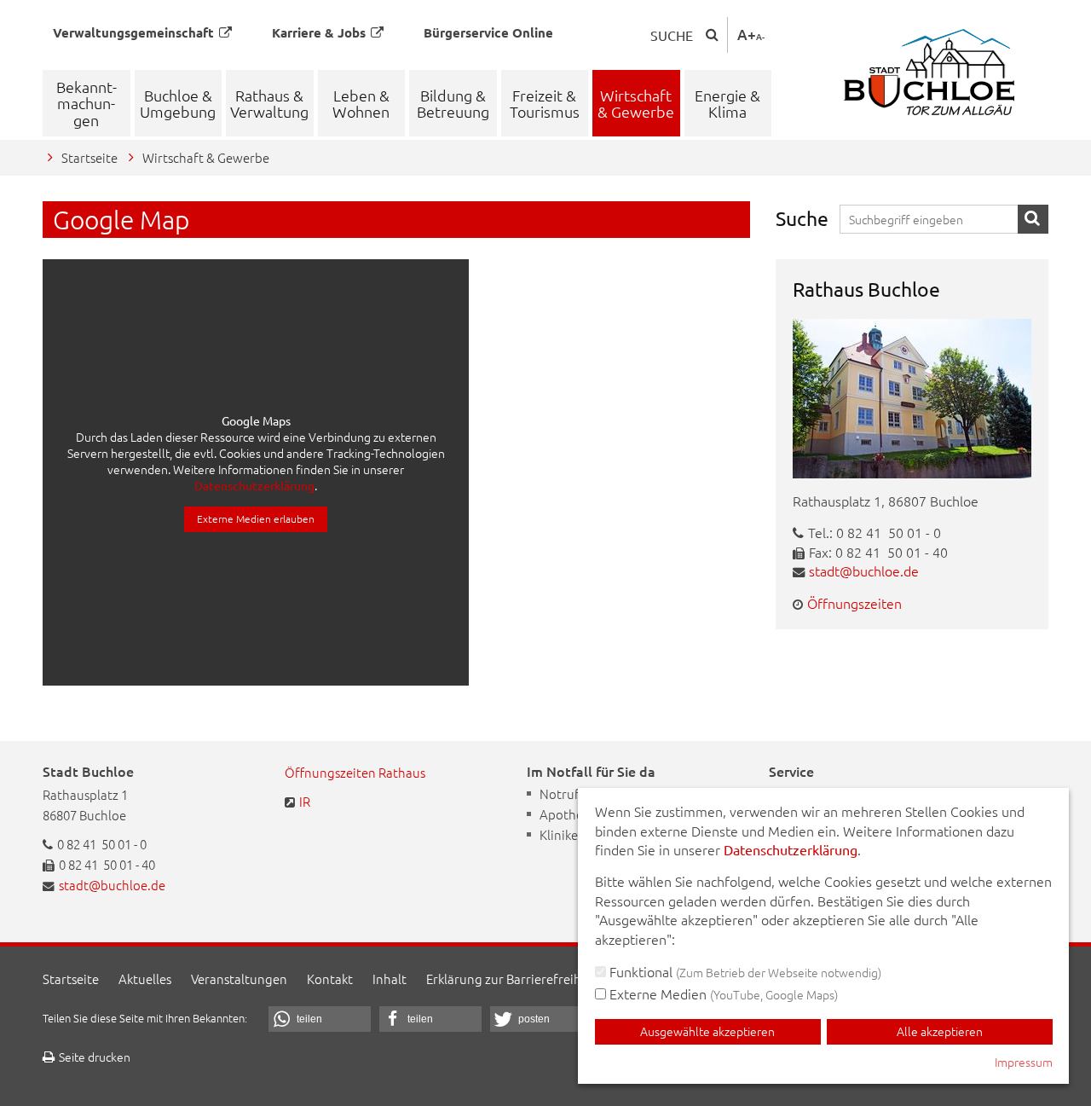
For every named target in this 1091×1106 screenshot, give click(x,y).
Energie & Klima (727, 103)
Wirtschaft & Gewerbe (635, 103)
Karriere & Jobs (319, 32)
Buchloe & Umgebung (178, 103)
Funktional (743, 971)
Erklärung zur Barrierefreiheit (511, 978)
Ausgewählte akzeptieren (707, 1030)
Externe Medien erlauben (256, 518)
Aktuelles (144, 978)
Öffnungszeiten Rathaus (355, 772)
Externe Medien (722, 993)
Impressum (1024, 1061)
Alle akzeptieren (940, 1030)
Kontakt (330, 978)
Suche (671, 34)
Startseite (89, 157)
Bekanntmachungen (86, 103)
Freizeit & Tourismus (545, 103)
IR (304, 801)
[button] (319, 1019)
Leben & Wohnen (361, 103)
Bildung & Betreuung (453, 103)
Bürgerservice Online (488, 32)
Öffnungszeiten (854, 603)
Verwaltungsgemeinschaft (133, 32)
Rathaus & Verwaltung (269, 103)
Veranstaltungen (239, 978)
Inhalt (389, 978)
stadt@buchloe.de (864, 570)
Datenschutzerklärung (254, 485)
